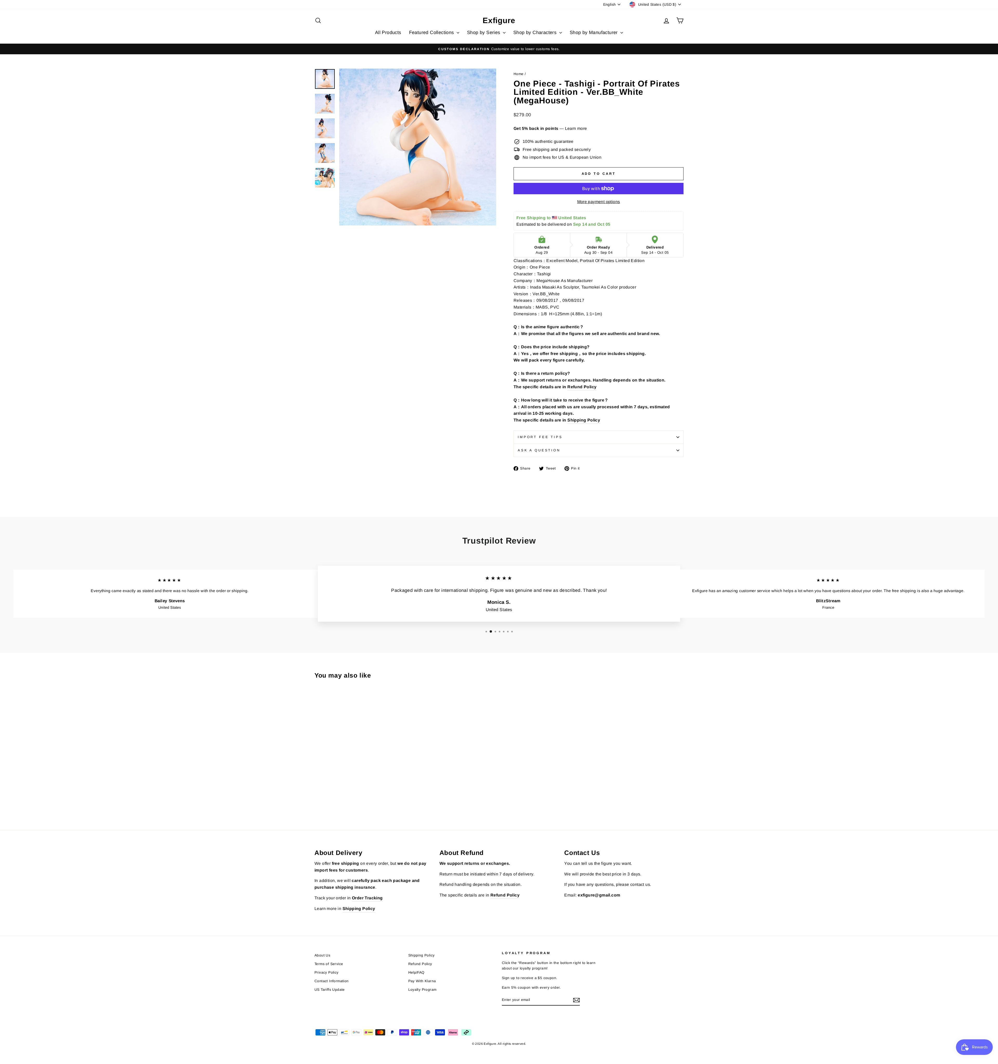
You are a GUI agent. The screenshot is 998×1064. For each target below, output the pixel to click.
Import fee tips (540, 437)
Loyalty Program (422, 990)
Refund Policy (581, 387)
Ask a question (539, 450)
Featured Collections (432, 32)
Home (519, 74)
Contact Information (331, 981)
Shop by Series (484, 32)
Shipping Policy (583, 420)
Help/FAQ (416, 972)
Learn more (576, 128)
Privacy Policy (326, 972)
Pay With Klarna (422, 981)
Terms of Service (328, 964)
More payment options (598, 201)
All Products (388, 32)
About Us (322, 955)
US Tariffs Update (329, 990)
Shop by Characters (535, 32)
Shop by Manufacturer (594, 32)
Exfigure (499, 20)
